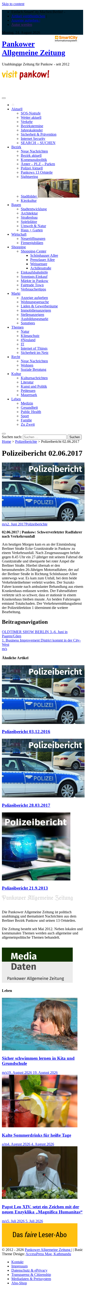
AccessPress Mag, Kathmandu (48, 1254)
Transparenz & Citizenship (31, 1275)
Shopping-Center (33, 251)
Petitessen (28, 391)
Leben (16, 399)
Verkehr (27, 122)
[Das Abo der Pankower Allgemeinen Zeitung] (39, 1245)
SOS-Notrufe (31, 113)
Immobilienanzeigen (36, 310)
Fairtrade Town (32, 285)
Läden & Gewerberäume (39, 306)
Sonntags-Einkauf (34, 277)
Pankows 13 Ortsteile (37, 172)
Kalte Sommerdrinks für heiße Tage (36, 1135)
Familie (26, 420)
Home (6, 442)
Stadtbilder (29, 196)
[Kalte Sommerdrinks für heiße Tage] (39, 1126)
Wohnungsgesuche (35, 302)
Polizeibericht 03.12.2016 (26, 731)
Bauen (16, 205)
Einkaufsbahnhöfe (34, 272)
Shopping (18, 247)
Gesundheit (29, 407)
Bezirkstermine (32, 126)
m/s (4, 524)
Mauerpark (29, 395)
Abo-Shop (19, 1283)
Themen (17, 327)
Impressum (19, 1266)
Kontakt (17, 1262)
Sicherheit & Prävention (38, 134)
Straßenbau (29, 217)
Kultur (16, 374)
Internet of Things (34, 348)
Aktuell (16, 109)
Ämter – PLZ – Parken (38, 164)
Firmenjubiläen (32, 243)
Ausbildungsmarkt (34, 319)
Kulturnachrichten (34, 378)
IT (22, 344)
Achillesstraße (40, 268)
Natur (25, 331)
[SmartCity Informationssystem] (66, 39)
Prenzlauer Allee (42, 260)
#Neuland (28, 340)
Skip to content (13, 4)
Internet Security (33, 139)
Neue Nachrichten (34, 151)
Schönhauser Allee (44, 255)
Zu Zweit (28, 424)
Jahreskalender (32, 130)
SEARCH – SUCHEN (38, 143)
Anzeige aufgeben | (25, 20)
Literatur (27, 382)
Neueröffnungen (33, 239)
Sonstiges (28, 323)
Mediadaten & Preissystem (31, 1279)
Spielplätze (29, 222)
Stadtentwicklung (34, 209)
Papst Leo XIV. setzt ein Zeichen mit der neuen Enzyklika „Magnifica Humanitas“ (42, 1209)
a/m (4, 1144)
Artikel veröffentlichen (28, 16)
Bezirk (16, 147)
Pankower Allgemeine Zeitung (33, 48)
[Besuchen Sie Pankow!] (25, 78)
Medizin (27, 403)
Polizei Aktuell (32, 168)
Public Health (31, 412)
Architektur (29, 213)
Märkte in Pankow (34, 281)
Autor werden (21, 25)
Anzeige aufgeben (34, 298)
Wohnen (27, 365)
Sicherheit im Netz (34, 353)
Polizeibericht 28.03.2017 (26, 805)
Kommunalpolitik (34, 160)
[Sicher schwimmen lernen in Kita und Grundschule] (39, 1049)
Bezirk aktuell (31, 155)
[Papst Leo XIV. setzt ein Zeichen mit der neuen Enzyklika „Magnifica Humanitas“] (39, 1198)
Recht (15, 357)
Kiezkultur (29, 201)
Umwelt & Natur (33, 226)
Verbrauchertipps (33, 289)
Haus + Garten (32, 230)
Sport (25, 416)
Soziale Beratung (33, 369)
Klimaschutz (30, 336)
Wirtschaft (18, 234)
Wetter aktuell (31, 117)
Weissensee (38, 264)
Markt (15, 293)
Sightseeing (29, 177)
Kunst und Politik (34, 386)
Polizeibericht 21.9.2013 (25, 888)
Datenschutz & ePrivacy (29, 1270)
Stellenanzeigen (32, 315)
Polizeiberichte (26, 442)
